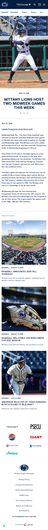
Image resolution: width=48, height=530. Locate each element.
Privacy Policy (24, 479)
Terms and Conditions (24, 490)
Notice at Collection (24, 506)
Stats (33, 12)
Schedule (14, 12)
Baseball (5, 267)
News (42, 12)
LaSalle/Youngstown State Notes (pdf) (17, 129)
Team (24, 12)
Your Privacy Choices (24, 500)
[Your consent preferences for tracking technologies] (4, 526)
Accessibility (24, 511)
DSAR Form (24, 495)
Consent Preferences (24, 485)
